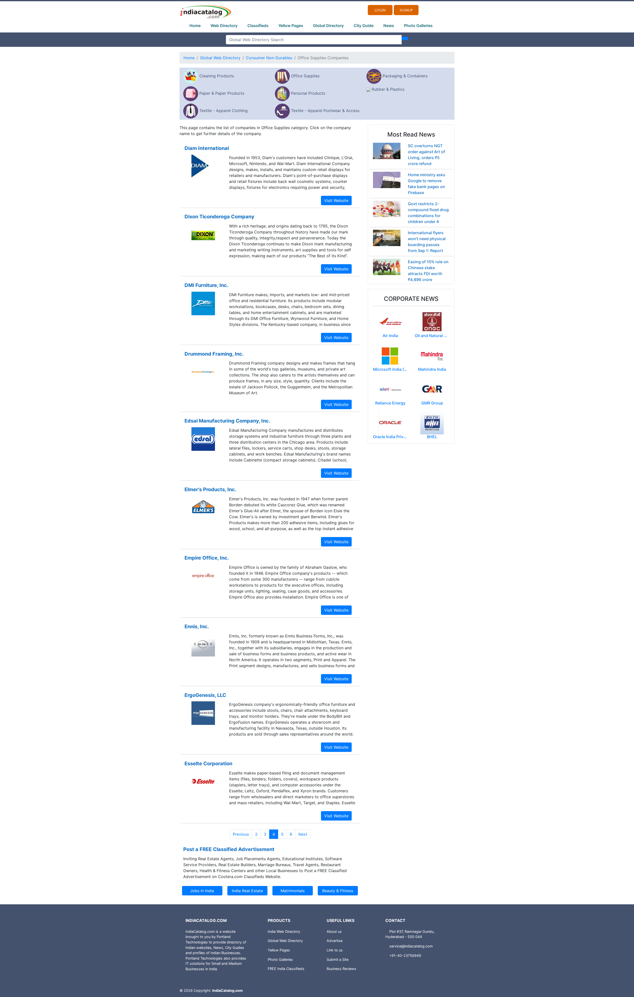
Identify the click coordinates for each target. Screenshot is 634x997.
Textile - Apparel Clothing (223, 110)
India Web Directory (284, 931)
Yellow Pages (290, 25)
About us (334, 931)
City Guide (363, 25)
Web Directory (224, 25)
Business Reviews (341, 969)
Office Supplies (305, 75)
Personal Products (308, 93)
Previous (241, 834)
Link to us (335, 950)
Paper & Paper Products (221, 93)
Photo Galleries (418, 25)
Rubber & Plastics (388, 89)
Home (195, 25)
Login (380, 10)
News (388, 25)
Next (302, 834)
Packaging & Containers (405, 75)
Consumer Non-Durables (269, 57)
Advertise (335, 941)
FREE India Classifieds (286, 969)
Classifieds (257, 25)
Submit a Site (337, 959)
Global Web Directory (220, 57)
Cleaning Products (216, 75)
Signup (406, 10)
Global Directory (328, 25)
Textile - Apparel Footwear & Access (325, 110)
